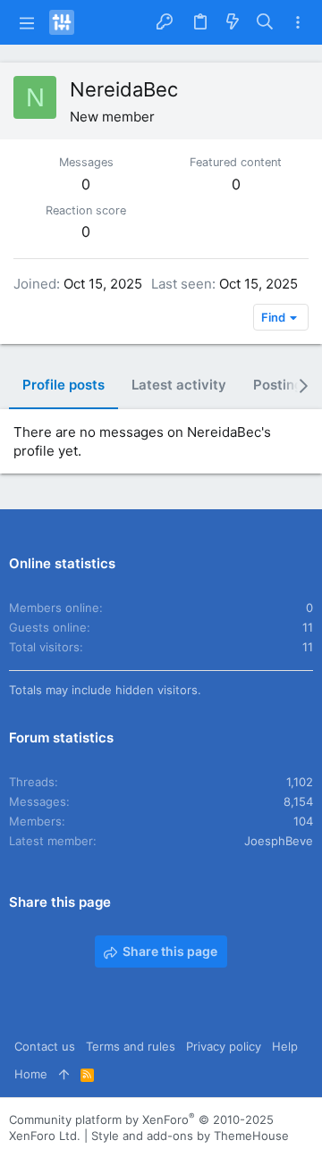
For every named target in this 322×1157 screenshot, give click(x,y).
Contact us (44, 1046)
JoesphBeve (278, 841)
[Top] (64, 1074)
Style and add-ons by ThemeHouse (190, 1135)
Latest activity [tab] (178, 384)
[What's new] (232, 23)
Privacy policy (223, 1046)
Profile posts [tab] (63, 384)
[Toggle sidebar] (298, 23)
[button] (27, 22)
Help (285, 1046)
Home (30, 1074)
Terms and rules (130, 1046)
